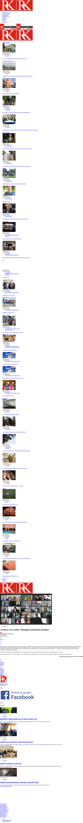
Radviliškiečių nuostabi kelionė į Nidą (8, 312)
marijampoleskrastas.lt (4, 809)
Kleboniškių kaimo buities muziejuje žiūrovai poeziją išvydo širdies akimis (14, 183)
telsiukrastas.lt (3, 813)
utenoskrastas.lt (3, 815)
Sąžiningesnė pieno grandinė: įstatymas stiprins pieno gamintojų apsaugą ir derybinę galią (17, 166)
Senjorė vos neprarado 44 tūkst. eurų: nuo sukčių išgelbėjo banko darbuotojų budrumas (16, 450)
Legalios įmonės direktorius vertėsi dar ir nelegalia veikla (19, 782)
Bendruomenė (5, 15)
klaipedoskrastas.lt (3, 807)
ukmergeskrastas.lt (4, 814)
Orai (3, 20)
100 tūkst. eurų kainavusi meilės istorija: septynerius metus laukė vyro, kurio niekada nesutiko (17, 148)
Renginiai (7, 236)
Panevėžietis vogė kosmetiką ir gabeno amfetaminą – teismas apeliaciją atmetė (15, 468)
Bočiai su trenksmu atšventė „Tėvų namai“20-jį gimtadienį (12, 238)
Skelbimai (5, 19)
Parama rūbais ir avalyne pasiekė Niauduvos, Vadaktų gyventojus (13, 378)
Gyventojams (8, 109)
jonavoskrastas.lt (3, 805)
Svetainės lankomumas (7, 820)
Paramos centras (6, 16)
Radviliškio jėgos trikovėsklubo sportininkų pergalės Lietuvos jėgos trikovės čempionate (16, 558)
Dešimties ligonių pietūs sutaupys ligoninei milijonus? (11, 93)
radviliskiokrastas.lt (4, 812)
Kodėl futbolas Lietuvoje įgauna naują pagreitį (10, 504)
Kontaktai (5, 22)
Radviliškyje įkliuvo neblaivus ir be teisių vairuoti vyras (18, 719)
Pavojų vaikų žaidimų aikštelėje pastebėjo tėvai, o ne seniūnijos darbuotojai (14, 58)
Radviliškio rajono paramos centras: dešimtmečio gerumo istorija (13, 332)
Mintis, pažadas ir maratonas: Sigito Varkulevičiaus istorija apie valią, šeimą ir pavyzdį (16, 257)
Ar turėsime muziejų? (6, 277)
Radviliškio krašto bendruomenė (11, 235)
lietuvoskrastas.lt (3, 816)
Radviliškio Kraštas (4, 684)
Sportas (4, 18)
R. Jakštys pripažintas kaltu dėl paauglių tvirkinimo (11, 414)
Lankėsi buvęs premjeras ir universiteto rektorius (16, 742)
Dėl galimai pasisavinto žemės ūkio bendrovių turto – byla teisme (13, 485)
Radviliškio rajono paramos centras (12, 328)
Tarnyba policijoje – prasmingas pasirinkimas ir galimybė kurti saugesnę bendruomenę (16, 112)
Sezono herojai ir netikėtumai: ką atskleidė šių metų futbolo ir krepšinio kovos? (15, 522)
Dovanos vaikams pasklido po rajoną (8, 395)
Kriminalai (5, 17)
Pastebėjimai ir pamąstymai (7, 201)
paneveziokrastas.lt (4, 810)
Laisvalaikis (7, 253)
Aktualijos (6, 12)
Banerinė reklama (6, 821)
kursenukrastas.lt (3, 808)
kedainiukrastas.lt (3, 806)
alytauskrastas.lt (3, 803)
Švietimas (7, 274)
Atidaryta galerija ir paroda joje (11, 763)
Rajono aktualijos (6, 13)
